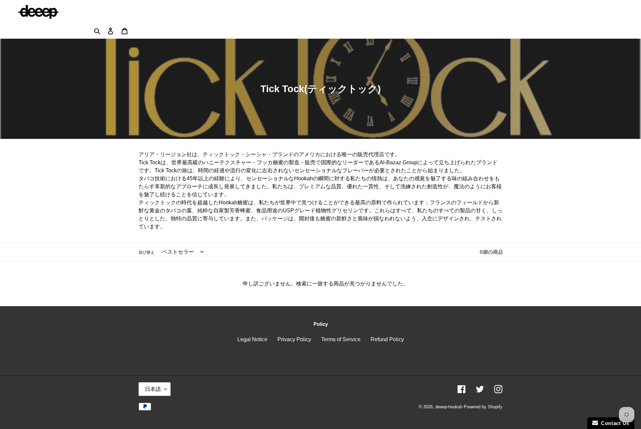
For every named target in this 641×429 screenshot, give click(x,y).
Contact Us (613, 423)
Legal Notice (252, 339)
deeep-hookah (448, 406)
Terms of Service (341, 339)
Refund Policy (387, 339)
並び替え (147, 252)
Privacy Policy (294, 339)
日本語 (153, 389)
